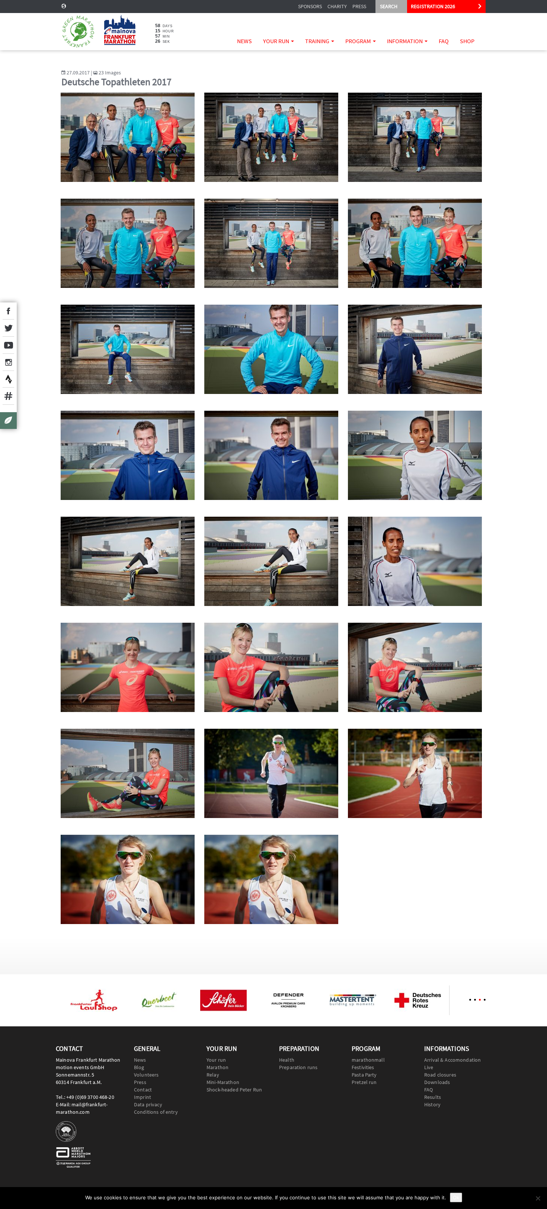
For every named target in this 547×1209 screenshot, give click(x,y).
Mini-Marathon (223, 1082)
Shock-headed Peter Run (234, 1089)
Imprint (142, 1097)
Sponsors (310, 6)
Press (359, 6)
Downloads (437, 1082)
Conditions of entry (156, 1112)
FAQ (444, 41)
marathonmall (368, 1059)
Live (429, 1067)
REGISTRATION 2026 (433, 6)
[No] (537, 1198)
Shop (467, 41)
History (432, 1104)
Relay (213, 1074)
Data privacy (148, 1104)
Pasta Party (364, 1074)
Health (286, 1059)
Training (317, 41)
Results (432, 1097)
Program (358, 41)
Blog (139, 1067)
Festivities (363, 1067)
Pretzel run (364, 1082)
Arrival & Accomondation (452, 1059)
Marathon (217, 1067)
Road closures (440, 1074)
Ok (456, 1197)
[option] (93, 1000)
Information (405, 41)
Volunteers (146, 1074)
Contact (143, 1089)
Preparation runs (298, 1067)
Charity (337, 6)
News (244, 41)
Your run (276, 41)
